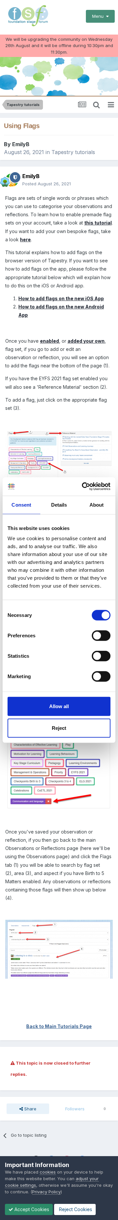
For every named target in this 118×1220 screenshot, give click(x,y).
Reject (59, 727)
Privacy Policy (46, 1191)
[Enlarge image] (59, 757)
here (25, 239)
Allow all (59, 706)
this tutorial (98, 222)
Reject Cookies (75, 1209)
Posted (46, 183)
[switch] (101, 635)
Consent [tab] (21, 504)
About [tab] (96, 504)
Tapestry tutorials (73, 152)
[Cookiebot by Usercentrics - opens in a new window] (83, 486)
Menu (99, 16)
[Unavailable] (59, 453)
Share (29, 1108)
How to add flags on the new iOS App (61, 298)
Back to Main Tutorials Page (59, 1026)
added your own (86, 341)
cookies (48, 1172)
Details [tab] (59, 504)
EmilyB (21, 144)
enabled (49, 341)
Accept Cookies (31, 1209)
